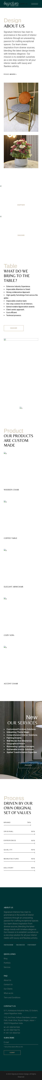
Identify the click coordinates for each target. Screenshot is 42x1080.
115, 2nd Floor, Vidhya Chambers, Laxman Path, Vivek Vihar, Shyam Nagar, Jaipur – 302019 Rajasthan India (20, 1020)
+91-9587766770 (13, 1030)
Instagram (8, 945)
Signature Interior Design (20, 1074)
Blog (5, 958)
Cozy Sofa (9, 635)
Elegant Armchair (13, 586)
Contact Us (8, 984)
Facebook (20, 945)
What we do (8, 993)
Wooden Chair (11, 489)
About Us (7, 980)
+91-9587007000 (13, 1027)
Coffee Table (10, 538)
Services (7, 967)
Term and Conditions (12, 997)
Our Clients (8, 989)
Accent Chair (11, 683)
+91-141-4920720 (13, 1033)
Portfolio (7, 963)
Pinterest (32, 945)
